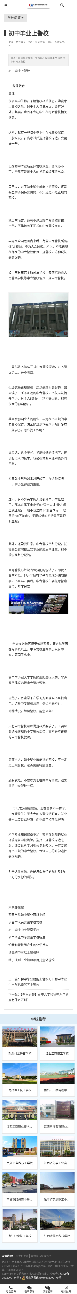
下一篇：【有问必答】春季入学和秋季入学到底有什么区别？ (38, 997)
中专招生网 (22, 1256)
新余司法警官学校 (41, 1256)
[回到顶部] (71, 1278)
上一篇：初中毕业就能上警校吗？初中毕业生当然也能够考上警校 (37, 982)
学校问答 (15, 17)
